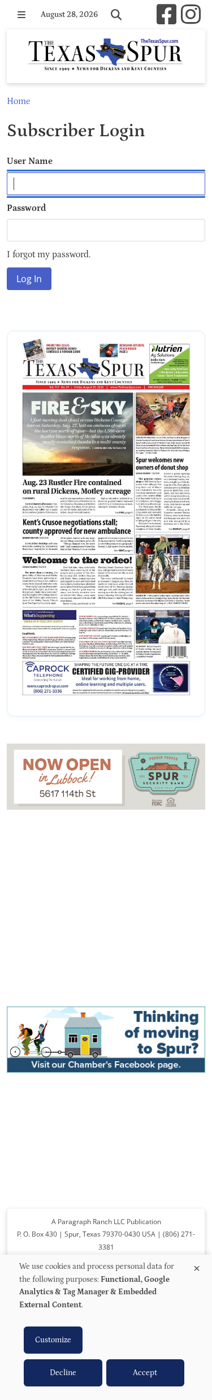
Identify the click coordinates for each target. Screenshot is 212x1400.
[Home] (106, 56)
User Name (30, 161)
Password (26, 208)
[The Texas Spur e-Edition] (106, 523)
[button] (21, 14)
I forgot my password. (48, 254)
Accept (145, 1372)
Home (18, 101)
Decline (63, 1372)
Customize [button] (53, 1340)
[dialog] (106, 1327)
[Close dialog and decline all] (196, 1266)
